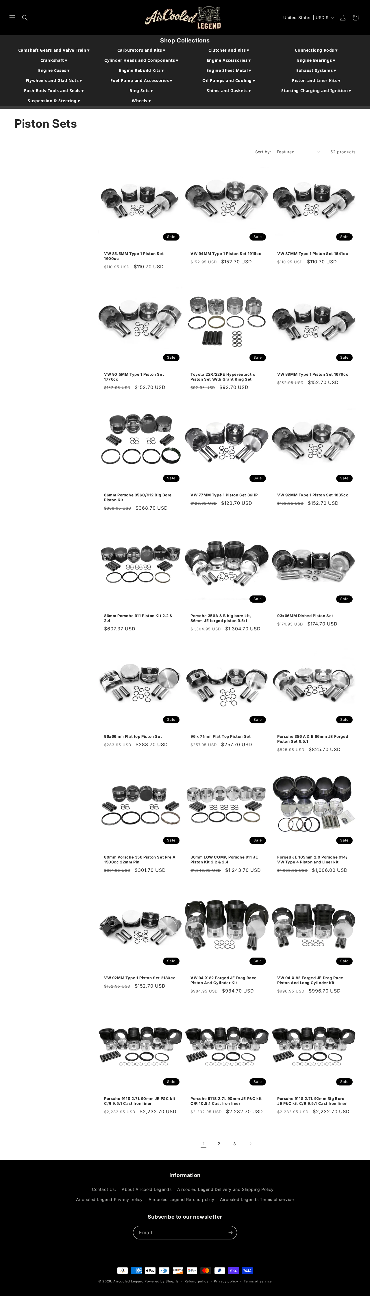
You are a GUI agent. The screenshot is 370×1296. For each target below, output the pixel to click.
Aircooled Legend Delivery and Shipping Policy (225, 1189)
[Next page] (250, 1143)
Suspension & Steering (54, 100)
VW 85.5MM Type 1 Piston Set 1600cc (134, 256)
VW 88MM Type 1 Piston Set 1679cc (312, 374)
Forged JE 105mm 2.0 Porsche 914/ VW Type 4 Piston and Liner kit (312, 859)
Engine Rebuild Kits (141, 70)
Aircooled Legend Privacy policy (109, 1199)
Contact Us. (104, 1189)
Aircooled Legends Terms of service (257, 1199)
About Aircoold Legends (146, 1189)
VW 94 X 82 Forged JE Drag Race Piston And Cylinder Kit (223, 980)
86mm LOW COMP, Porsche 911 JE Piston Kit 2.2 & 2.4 (224, 859)
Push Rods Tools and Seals (54, 90)
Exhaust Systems (316, 70)
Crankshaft (53, 60)
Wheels (141, 100)
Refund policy (196, 1281)
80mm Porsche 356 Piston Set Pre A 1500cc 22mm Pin (140, 859)
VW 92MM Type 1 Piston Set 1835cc (312, 495)
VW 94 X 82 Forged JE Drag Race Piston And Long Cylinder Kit (310, 980)
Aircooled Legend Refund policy (181, 1199)
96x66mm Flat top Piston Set (133, 736)
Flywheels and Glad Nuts (54, 80)
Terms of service (258, 1281)
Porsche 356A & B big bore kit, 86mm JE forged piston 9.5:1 (220, 618)
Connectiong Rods (316, 50)
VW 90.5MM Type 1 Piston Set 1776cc (134, 376)
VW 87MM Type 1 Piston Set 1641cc (312, 253)
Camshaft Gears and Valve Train (54, 50)
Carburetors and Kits (141, 50)
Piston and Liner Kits (316, 80)
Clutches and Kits (228, 50)
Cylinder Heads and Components (141, 60)
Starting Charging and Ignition (316, 90)
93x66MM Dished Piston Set (305, 615)
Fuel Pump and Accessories (141, 80)
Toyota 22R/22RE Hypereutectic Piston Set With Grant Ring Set (222, 376)
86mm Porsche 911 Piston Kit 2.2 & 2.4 (138, 618)
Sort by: (263, 151)
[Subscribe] (230, 1232)
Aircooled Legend (128, 1281)
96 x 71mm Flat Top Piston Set (220, 736)
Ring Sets (141, 90)
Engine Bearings (316, 60)
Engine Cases (53, 70)
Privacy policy (226, 1281)
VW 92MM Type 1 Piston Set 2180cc (139, 977)
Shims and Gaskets (229, 90)
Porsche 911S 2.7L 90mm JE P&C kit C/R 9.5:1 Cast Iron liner (139, 1101)
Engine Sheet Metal (228, 70)
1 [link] (204, 1143)
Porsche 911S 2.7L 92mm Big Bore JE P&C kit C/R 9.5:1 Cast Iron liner (312, 1101)
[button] (12, 17)
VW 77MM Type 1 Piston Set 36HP (224, 495)
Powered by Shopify (162, 1281)
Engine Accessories (229, 60)
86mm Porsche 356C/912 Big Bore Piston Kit (138, 497)
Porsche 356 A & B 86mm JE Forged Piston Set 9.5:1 (312, 739)
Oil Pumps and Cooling (228, 80)
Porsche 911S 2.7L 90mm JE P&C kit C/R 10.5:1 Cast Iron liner (226, 1101)
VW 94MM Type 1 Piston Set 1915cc (225, 253)
